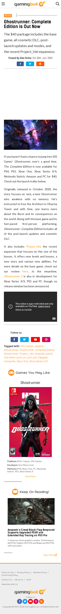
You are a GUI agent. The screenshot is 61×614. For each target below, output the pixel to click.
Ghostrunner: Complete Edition (37, 349)
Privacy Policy (23, 572)
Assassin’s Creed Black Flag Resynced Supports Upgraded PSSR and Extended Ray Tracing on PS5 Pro (31, 532)
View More (30, 476)
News (8, 15)
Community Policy (10, 575)
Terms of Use (8, 572)
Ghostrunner (11, 349)
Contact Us (6, 579)
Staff (28, 579)
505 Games (26, 346)
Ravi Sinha (25, 58)
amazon (39, 346)
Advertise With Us (10, 584)
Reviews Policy (40, 572)
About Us (19, 579)
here (25, 271)
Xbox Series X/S (38, 361)
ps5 (35, 357)
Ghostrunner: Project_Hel (18, 353)
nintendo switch (44, 353)
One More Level (13, 357)
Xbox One (22, 361)
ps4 (29, 357)
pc (24, 357)
